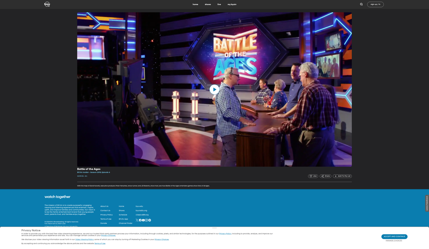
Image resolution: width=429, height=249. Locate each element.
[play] (214, 89)
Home (121, 206)
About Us (104, 206)
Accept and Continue (394, 236)
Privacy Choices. (108, 235)
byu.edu (139, 206)
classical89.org (142, 215)
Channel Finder (125, 223)
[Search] (361, 4)
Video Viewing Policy (84, 240)
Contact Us (105, 211)
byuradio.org (141, 211)
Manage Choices (394, 241)
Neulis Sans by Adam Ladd (56, 223)
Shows (121, 211)
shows (208, 4)
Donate (103, 223)
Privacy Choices (162, 240)
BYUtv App (123, 219)
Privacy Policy (106, 215)
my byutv (232, 4)
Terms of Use (105, 219)
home (195, 4)
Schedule (123, 215)
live (219, 4)
